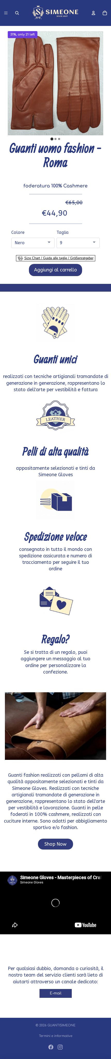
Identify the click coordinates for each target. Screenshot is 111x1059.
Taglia (63, 232)
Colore (18, 232)
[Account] (93, 13)
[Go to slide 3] (59, 139)
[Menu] (6, 13)
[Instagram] (60, 1047)
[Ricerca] (17, 13)
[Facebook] (51, 1047)
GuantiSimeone (61, 1025)
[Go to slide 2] (55, 139)
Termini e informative (55, 1036)
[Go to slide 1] (51, 138)
